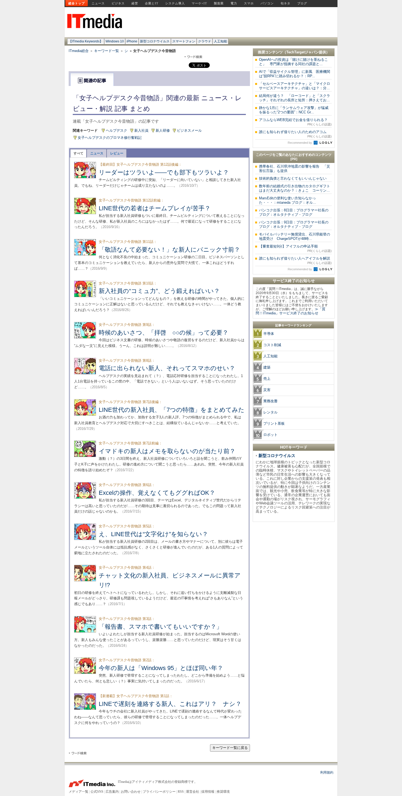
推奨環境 (223, 792)
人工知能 (220, 41)
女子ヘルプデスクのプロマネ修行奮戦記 (110, 138)
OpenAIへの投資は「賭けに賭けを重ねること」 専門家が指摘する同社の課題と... (293, 62)
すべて (78, 153)
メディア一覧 (78, 792)
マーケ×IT (199, 3)
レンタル (270, 412)
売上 (266, 379)
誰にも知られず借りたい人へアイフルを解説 (295, 260)
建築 (266, 367)
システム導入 (175, 3)
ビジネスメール (189, 130)
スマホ (249, 3)
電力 (234, 3)
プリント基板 (274, 423)
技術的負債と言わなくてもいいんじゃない (293, 178)
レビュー (116, 153)
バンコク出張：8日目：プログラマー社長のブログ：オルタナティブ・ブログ (293, 212)
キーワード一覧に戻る (230, 748)
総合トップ (76, 3)
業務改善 (270, 401)
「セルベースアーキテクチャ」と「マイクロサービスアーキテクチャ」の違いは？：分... (294, 86)
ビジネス (118, 3)
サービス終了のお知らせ (294, 280)
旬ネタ (285, 3)
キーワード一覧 (106, 51)
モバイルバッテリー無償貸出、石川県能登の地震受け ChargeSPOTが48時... (294, 236)
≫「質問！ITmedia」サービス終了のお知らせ (290, 311)
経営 (135, 3)
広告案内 (112, 792)
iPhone (132, 41)
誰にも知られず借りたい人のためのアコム (295, 134)
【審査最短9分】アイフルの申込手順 (295, 248)
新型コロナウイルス (155, 41)
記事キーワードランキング (293, 325)
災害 (266, 390)
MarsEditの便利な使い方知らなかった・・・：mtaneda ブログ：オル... (287, 200)
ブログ (302, 3)
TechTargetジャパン (302, 52)
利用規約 (326, 772)
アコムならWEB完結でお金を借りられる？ (295, 122)
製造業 (219, 3)
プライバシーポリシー (159, 792)
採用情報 (207, 792)
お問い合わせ (131, 792)
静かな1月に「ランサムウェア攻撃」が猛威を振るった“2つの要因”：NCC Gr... (293, 110)
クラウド (204, 41)
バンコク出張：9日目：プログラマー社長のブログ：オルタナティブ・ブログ (293, 224)
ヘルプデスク (116, 130)
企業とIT (151, 3)
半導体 (268, 334)
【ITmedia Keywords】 (86, 41)
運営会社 (192, 792)
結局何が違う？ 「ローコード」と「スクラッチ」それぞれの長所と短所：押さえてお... (294, 98)
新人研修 (163, 130)
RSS (181, 792)
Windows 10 (115, 41)
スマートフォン (183, 41)
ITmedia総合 (79, 51)
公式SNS (97, 792)
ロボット (270, 435)
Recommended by (300, 142)
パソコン (267, 3)
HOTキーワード (293, 447)
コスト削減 (272, 345)
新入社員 (141, 130)
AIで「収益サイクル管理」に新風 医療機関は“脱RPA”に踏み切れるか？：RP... (294, 74)
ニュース (98, 3)
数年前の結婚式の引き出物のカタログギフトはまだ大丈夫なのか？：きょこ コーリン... (294, 188)
